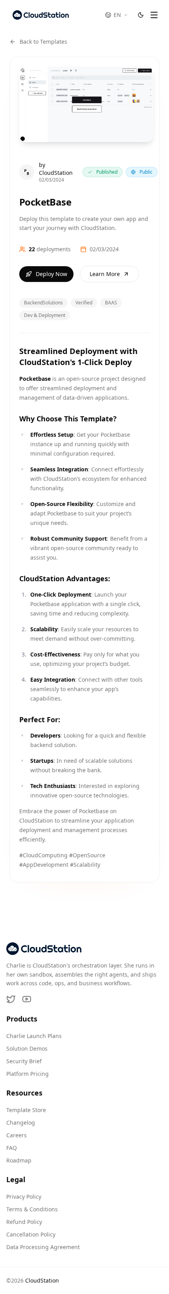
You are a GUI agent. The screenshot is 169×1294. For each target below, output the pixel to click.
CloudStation (42, 1280)
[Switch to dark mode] (141, 15)
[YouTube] (26, 999)
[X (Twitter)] (11, 999)
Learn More (105, 274)
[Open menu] (154, 15)
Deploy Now (51, 274)
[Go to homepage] (41, 15)
